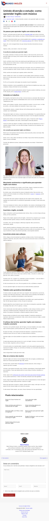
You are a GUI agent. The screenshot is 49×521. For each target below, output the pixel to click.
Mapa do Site (24, 513)
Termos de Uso (24, 512)
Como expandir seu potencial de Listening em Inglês (13, 417)
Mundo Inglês (29, 508)
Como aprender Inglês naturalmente (31, 400)
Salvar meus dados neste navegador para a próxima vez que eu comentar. (22, 491)
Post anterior (5, 458)
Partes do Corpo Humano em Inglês (12, 400)
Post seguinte (44, 458)
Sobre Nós (24, 516)
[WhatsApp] (9, 21)
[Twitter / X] (6, 21)
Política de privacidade (24, 510)
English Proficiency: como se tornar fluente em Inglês (34, 417)
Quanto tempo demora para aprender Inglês (12, 422)
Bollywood (21, 363)
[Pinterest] (12, 21)
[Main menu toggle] (46, 3)
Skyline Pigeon (17, 91)
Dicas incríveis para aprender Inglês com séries (34, 411)
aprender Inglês (29, 34)
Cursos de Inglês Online (24, 506)
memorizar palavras (26, 40)
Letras (32, 194)
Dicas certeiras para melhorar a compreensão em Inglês (13, 405)
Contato (24, 515)
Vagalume (38, 194)
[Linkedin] (14, 21)
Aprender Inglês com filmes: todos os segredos (14, 411)
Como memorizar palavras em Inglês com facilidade (33, 405)
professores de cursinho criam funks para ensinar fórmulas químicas (29, 375)
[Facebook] (3, 21)
